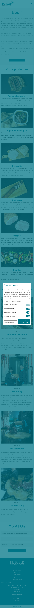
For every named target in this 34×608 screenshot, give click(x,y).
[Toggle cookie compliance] (28, 309)
